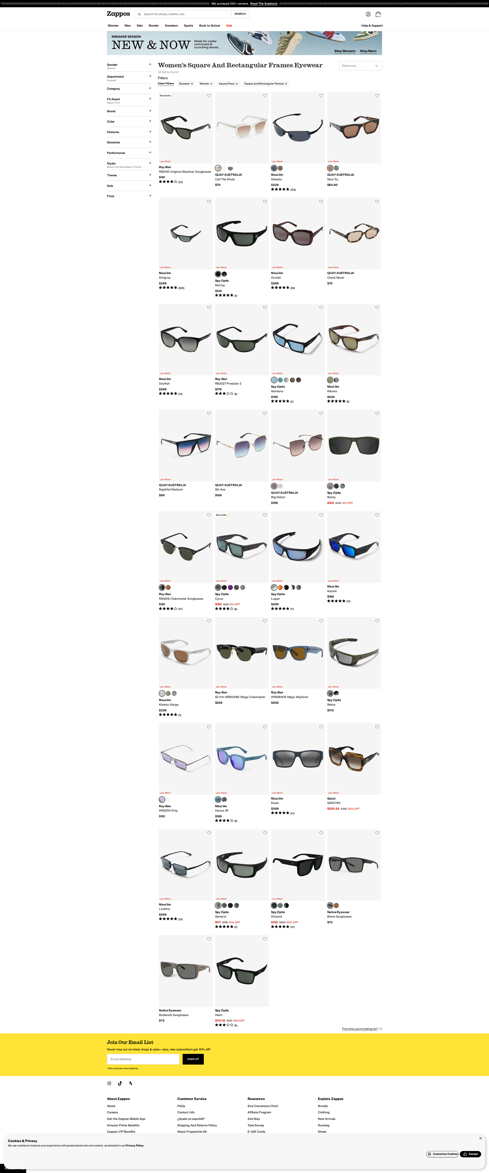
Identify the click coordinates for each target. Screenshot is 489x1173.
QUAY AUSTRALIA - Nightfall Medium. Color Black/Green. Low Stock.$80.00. (186, 457)
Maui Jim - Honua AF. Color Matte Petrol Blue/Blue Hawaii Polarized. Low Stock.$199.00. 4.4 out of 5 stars (242, 773)
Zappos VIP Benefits (121, 1131)
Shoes (322, 1131)
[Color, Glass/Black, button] (224, 168)
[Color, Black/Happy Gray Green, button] (236, 905)
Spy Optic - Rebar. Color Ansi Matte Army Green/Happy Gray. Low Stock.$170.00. (354, 667)
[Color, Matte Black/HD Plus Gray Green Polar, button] (342, 486)
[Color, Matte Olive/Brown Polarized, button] (336, 905)
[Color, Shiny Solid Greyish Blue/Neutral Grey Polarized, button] (336, 380)
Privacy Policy (134, 1145)
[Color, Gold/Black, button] (280, 486)
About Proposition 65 (192, 1131)
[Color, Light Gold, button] (168, 799)
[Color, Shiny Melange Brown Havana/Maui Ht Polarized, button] (168, 693)
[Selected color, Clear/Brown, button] (218, 168)
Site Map (254, 1119)
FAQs (181, 1106)
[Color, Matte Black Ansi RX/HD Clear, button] (292, 587)
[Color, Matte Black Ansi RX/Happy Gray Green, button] (230, 905)
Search (240, 13)
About (111, 1106)
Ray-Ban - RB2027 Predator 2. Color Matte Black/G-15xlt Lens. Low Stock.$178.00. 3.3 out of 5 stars (242, 353)
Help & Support (372, 25)
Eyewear (184, 83)
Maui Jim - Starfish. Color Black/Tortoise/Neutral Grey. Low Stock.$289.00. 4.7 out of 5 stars (186, 353)
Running (323, 1125)
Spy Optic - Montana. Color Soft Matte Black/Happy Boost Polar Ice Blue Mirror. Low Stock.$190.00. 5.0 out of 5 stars (298, 353)
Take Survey (256, 1125)
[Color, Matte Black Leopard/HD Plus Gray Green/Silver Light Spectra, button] (280, 905)
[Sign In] (368, 14)
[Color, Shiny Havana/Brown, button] (168, 587)
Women (204, 83)
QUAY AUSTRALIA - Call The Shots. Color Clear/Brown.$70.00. (242, 142)
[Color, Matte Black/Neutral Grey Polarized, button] (174, 693)
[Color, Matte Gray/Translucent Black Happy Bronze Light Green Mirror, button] (280, 380)
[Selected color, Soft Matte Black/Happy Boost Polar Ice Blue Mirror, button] (274, 380)
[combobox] (182, 14)
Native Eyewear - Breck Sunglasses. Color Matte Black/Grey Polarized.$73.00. (354, 879)
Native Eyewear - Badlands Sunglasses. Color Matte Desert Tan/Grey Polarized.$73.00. (186, 981)
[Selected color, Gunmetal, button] (162, 799)
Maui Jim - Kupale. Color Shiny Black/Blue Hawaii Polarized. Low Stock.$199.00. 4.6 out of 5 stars (354, 561)
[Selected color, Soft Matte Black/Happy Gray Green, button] (218, 274)
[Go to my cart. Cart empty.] (378, 14)
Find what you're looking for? (360, 1029)
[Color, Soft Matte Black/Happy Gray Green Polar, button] (286, 905)
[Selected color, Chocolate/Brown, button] (274, 486)
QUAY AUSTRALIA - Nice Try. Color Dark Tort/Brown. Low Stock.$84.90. (354, 142)
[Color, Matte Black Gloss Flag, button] (299, 587)
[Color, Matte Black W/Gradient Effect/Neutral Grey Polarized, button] (224, 799)
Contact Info (185, 1112)
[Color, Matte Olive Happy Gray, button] (236, 587)
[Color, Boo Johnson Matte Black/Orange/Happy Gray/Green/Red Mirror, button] (280, 587)
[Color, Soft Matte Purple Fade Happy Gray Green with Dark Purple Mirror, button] (230, 587)
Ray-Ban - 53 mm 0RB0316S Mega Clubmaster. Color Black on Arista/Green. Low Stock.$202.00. (242, 667)
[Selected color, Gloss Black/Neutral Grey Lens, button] (274, 168)
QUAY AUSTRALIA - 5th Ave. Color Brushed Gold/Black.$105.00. (242, 457)
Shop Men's (368, 51)
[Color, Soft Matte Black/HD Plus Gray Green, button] (336, 486)
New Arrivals (326, 1119)
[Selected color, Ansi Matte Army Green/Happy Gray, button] (330, 693)
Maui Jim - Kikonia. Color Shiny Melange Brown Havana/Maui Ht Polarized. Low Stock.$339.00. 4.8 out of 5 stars (354, 353)
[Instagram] (109, 1083)
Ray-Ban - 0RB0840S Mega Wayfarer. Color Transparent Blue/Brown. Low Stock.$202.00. (298, 667)
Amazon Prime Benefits (123, 1125)
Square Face (226, 83)
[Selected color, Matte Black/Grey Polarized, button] (330, 905)
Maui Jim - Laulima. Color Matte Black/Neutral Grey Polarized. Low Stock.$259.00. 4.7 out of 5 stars (186, 879)
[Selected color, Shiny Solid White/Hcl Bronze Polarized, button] (162, 693)
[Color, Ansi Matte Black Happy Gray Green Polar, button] (336, 693)
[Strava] (130, 1083)
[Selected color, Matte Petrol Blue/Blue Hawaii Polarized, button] (218, 799)
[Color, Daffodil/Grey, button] (230, 168)
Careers (112, 1112)
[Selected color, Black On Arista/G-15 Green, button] (162, 587)
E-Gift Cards (256, 1131)
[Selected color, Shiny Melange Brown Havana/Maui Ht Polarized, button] (330, 380)
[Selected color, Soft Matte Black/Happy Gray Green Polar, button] (218, 905)
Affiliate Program (259, 1112)
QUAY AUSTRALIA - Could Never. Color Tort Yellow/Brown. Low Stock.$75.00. (354, 248)
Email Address (121, 1059)
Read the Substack (263, 3)
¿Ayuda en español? (191, 1119)
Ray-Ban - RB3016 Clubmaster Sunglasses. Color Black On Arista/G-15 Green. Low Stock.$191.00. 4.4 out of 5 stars (186, 561)
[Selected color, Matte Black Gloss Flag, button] (274, 905)
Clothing (324, 1112)
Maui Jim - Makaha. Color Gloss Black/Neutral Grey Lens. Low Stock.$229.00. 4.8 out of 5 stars (298, 142)
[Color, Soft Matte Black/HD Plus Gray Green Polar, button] (224, 274)
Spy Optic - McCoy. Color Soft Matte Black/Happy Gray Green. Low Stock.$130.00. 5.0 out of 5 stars (242, 248)
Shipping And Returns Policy (197, 1125)
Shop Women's (345, 51)
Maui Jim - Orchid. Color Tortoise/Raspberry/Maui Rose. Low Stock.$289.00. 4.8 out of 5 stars (298, 248)
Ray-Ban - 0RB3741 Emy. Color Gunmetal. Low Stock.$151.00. (186, 773)
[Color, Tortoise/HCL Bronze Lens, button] (280, 168)
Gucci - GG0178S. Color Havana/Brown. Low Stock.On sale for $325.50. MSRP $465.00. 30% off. (354, 773)
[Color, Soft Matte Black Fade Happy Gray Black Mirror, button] (224, 587)
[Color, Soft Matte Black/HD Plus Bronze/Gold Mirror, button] (292, 380)
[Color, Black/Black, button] (336, 168)
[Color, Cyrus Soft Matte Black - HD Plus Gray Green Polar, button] (243, 587)
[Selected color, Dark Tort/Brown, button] (330, 168)
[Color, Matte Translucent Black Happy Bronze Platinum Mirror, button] (286, 380)
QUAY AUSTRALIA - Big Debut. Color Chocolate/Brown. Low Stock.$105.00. (298, 457)
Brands (323, 1106)
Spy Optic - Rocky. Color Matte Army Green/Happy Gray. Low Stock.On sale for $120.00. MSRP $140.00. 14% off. (354, 457)
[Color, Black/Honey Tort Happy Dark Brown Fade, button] (299, 380)
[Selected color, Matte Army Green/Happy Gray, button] (330, 486)
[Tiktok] (120, 1083)
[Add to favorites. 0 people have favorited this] (209, 96)
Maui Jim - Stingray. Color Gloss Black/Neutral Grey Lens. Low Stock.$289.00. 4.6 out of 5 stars (186, 248)
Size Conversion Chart (263, 1106)
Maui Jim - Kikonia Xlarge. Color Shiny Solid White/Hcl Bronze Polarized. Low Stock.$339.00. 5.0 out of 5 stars (186, 667)
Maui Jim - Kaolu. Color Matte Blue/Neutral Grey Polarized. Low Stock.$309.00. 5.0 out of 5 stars (298, 773)
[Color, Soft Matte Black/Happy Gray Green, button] (224, 905)
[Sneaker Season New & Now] (244, 43)
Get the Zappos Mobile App (126, 1119)
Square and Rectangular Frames (264, 83)
